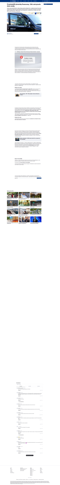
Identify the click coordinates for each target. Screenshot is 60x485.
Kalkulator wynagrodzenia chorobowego (23, 468)
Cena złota (41, 468)
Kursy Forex (41, 471)
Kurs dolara (11, 471)
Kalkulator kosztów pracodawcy (23, 469)
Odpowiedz (19, 390)
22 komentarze (36, 33)
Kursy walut (11, 469)
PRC (10, 33)
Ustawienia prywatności (41, 479)
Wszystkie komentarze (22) (29, 455)
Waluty (10, 468)
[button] (49, 1)
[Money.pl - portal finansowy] (14, 1)
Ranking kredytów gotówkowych (33, 470)
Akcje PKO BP (41, 469)
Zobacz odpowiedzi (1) (21, 401)
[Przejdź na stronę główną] (11, 1)
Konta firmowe (31, 475)
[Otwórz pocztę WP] (42, 1)
